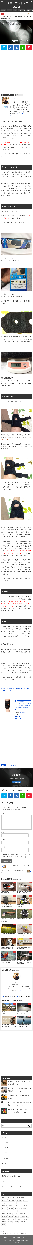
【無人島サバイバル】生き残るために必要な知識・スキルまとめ (19, 1090)
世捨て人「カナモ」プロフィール (11, 1186)
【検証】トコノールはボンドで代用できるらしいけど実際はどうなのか (19, 1111)
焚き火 (11, 1216)
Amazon (17, 716)
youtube (22, 1197)
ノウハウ (5, 1208)
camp (4, 1137)
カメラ (26, 1200)
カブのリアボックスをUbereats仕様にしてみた (20, 1097)
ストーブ (5, 1205)
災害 (27, 1213)
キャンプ (5, 1203)
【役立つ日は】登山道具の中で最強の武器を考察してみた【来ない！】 (19, 1104)
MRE (11, 1197)
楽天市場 (17, 718)
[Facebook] (7, 108)
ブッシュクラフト (7, 1211)
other (5, 1158)
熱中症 (23, 1216)
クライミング (13, 1203)
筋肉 (9, 1219)
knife (4, 1153)
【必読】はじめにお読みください (11, 1176)
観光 (22, 1221)
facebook (17, 782)
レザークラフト (23, 1211)
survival (5, 1163)
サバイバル (28, 1203)
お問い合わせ (6, 1181)
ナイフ (23, 1205)
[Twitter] (5, 108)
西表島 (16, 1221)
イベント (20, 1200)
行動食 (10, 1221)
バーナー (18, 1208)
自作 (14, 1219)
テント (17, 1205)
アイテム (10, 765)
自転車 (4, 1221)
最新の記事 (19, 95)
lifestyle (5, 1197)
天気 (16, 1213)
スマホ (11, 1205)
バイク (11, 1208)
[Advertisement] (16, 72)
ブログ (15, 1211)
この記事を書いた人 (8, 95)
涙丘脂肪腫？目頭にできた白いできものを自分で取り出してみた (19, 1083)
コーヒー (21, 1203)
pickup (16, 1197)
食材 (4, 1224)
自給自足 (25, 1219)
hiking (5, 1142)
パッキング (25, 1208)
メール (3, 839)
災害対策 (5, 1216)
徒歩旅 (21, 1213)
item (2, 13)
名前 (3, 832)
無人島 (17, 1216)
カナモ (14, 99)
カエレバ (22, 712)
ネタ (29, 1205)
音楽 (27, 1221)
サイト (3, 847)
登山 (15, 765)
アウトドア (12, 1200)
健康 (4, 1213)
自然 (19, 1219)
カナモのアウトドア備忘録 (18, 1240)
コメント (4, 813)
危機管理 (10, 1213)
